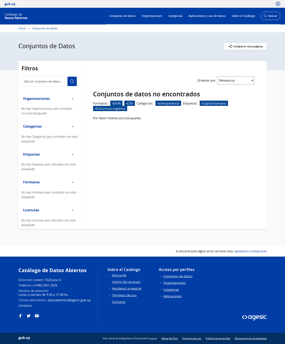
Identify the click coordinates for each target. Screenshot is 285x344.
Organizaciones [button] (36, 98)
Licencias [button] (31, 209)
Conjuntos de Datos (122, 16)
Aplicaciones (172, 296)
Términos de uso (124, 295)
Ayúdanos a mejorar (127, 288)
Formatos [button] (31, 182)
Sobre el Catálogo (243, 16)
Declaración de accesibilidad (251, 338)
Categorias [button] (32, 126)
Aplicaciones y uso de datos (207, 16)
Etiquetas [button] (31, 154)
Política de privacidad (218, 338)
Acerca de (119, 275)
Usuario (72, 81)
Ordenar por (206, 80)
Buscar (270, 17)
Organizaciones (152, 16)
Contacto (118, 302)
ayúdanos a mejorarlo (250, 251)
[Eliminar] (112, 103)
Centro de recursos (126, 282)
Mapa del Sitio (170, 338)
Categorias (175, 16)
